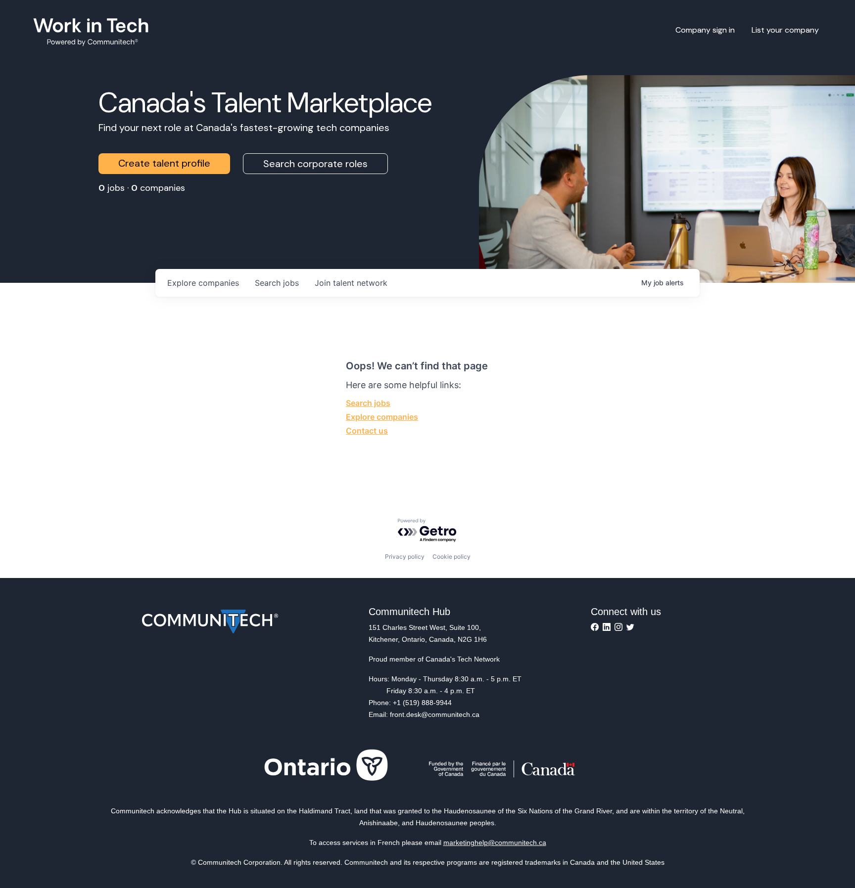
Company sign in (705, 30)
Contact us (367, 431)
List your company (785, 30)
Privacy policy (405, 556)
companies (203, 283)
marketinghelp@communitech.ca (494, 842)
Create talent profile (164, 163)
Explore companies (382, 417)
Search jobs (368, 403)
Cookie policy (451, 556)
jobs (277, 283)
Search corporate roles (315, 163)
